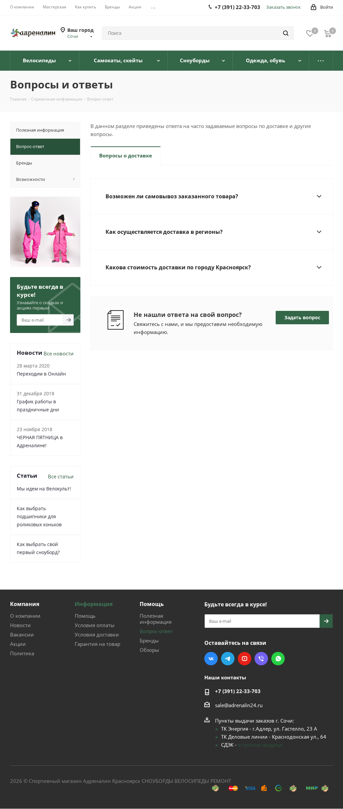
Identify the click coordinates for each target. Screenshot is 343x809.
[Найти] (286, 33)
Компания (24, 604)
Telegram (227, 658)
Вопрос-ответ (156, 631)
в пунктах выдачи (260, 744)
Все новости (59, 353)
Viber (261, 658)
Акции (18, 644)
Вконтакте (211, 658)
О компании (25, 615)
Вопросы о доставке (125, 155)
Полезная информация (156, 618)
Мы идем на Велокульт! (44, 488)
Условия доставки (97, 634)
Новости (20, 625)
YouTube (244, 658)
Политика (22, 653)
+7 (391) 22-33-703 (238, 691)
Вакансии (22, 634)
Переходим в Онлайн (41, 373)
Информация (94, 604)
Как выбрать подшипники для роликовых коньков (39, 516)
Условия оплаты (95, 625)
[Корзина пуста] (327, 33)
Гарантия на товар (97, 644)
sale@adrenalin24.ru (239, 705)
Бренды (149, 640)
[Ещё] (321, 61)
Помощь (85, 615)
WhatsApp (278, 658)
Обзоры (149, 650)
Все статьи (61, 476)
